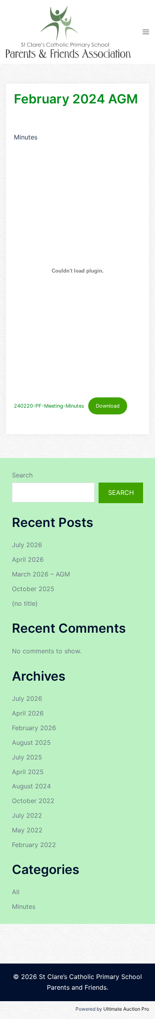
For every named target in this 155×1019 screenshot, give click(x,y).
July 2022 (27, 815)
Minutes (23, 906)
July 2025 (27, 757)
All (15, 892)
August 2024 (31, 786)
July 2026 (27, 545)
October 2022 (33, 801)
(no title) (25, 603)
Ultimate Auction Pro (126, 1009)
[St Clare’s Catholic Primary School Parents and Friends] (68, 31)
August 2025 (31, 742)
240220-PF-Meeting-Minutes (49, 406)
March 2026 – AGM (41, 574)
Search (22, 475)
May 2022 (27, 830)
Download (108, 406)
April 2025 (28, 772)
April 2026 (28, 559)
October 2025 (33, 589)
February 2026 (34, 728)
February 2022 (34, 845)
